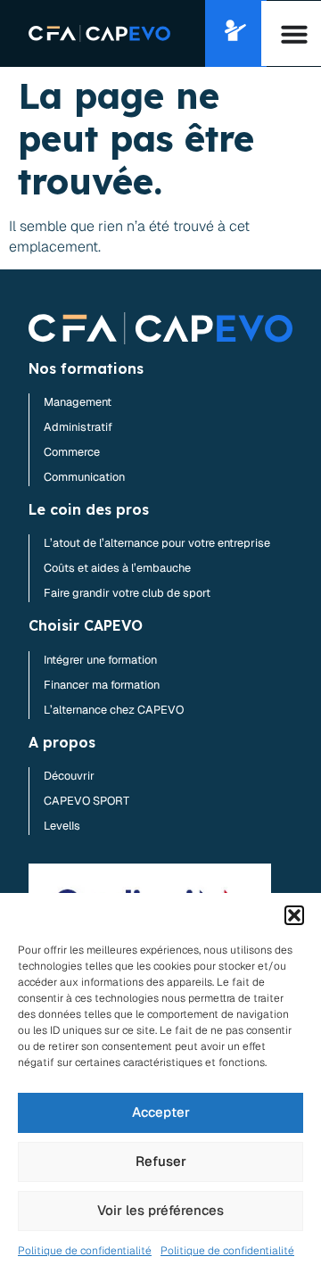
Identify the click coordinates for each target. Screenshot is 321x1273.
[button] (294, 915)
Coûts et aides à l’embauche (117, 567)
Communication (84, 476)
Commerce (72, 451)
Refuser (161, 1161)
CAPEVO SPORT (86, 800)
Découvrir (69, 775)
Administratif (78, 426)
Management (77, 401)
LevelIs (62, 825)
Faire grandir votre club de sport (127, 592)
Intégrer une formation (100, 659)
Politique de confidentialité (85, 1251)
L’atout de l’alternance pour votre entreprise (157, 542)
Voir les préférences (160, 1210)
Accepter (161, 1112)
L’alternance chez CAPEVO (114, 709)
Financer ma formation (102, 684)
